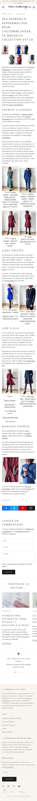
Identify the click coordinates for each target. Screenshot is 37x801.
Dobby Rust (12, 411)
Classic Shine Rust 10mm (10, 417)
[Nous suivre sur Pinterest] (14, 786)
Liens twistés (13, 310)
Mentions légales (7, 732)
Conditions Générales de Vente (11, 718)
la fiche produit (9, 281)
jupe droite (24, 314)
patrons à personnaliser (16, 105)
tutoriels (6, 611)
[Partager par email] (31, 508)
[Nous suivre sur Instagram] (8, 786)
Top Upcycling (8, 767)
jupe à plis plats (9, 404)
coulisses (20, 14)
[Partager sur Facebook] (6, 508)
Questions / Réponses (8, 725)
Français (22, 792)
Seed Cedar (15, 202)
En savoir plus (6, 643)
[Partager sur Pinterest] (23, 508)
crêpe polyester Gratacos (10, 318)
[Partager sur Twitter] (14, 508)
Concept (28, 489)
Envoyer (8, 572)
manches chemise (9, 407)
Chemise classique (9, 400)
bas (31, 93)
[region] (18, 661)
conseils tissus (30, 361)
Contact (4, 728)
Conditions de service (22, 531)
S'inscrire (9, 779)
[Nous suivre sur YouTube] (19, 786)
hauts (19, 93)
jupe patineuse (6, 312)
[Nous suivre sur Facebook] (3, 786)
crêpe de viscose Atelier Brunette (27, 318)
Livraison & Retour (8, 722)
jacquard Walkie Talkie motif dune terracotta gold (28, 403)
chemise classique (27, 114)
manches (11, 95)
